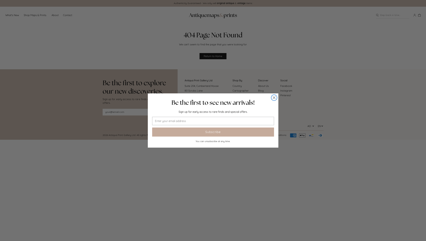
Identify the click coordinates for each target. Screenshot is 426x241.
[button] (213, 102)
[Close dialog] (274, 98)
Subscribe (213, 132)
